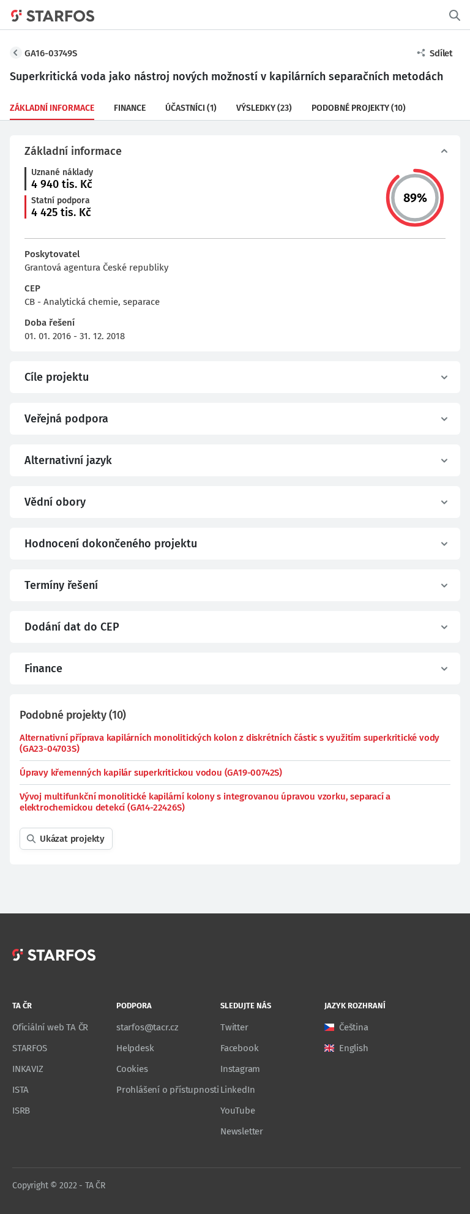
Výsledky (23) (264, 108)
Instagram (240, 1068)
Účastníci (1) (191, 108)
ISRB (21, 1110)
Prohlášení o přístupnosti (167, 1089)
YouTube (237, 1110)
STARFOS (29, 1048)
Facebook (239, 1048)
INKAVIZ (27, 1068)
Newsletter (241, 1131)
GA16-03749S (50, 53)
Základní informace (52, 108)
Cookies (132, 1068)
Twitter (234, 1027)
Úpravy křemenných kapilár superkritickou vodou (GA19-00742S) (151, 772)
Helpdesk (135, 1048)
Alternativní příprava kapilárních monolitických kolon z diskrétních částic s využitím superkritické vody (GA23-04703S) (229, 743)
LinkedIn (237, 1089)
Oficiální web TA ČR (50, 1027)
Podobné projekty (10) (358, 108)
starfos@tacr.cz (147, 1027)
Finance (130, 108)
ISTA (20, 1089)
